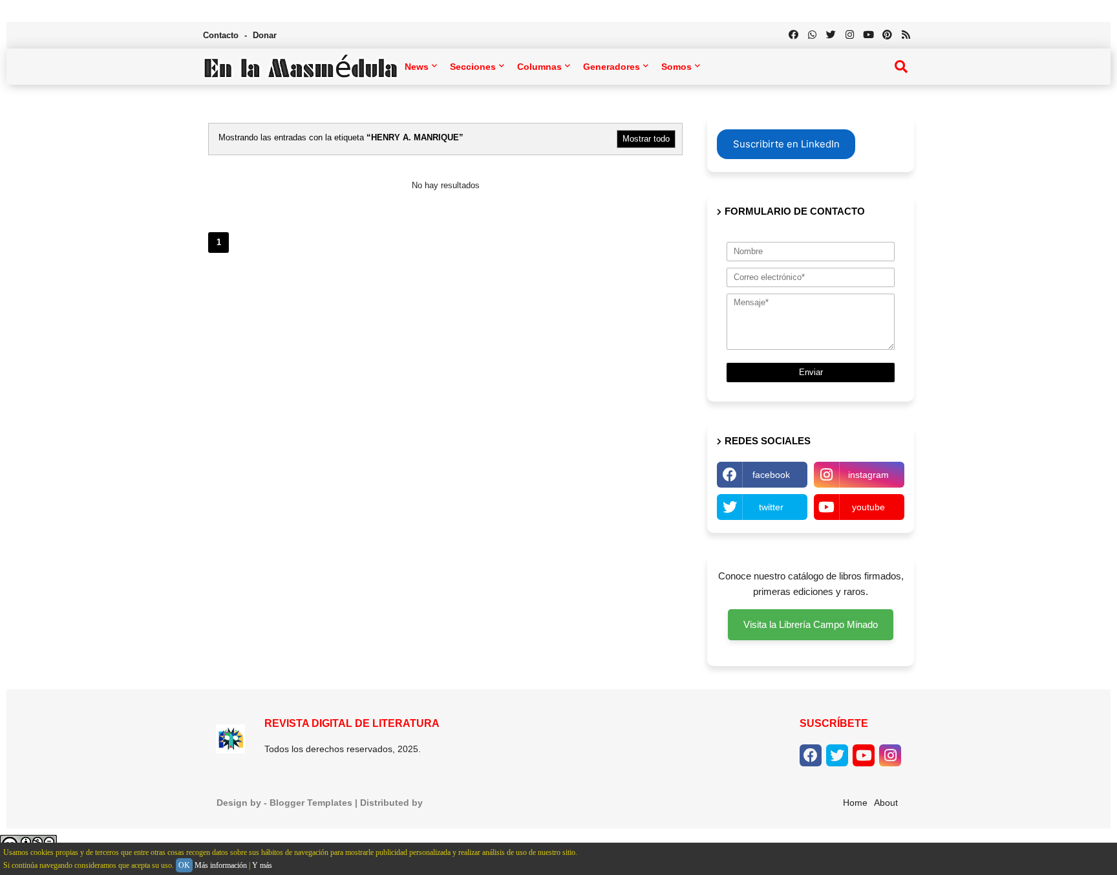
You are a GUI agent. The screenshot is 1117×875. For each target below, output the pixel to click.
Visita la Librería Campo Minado (810, 624)
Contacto (222, 35)
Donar (265, 35)
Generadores (611, 66)
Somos (676, 66)
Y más (262, 865)
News (417, 66)
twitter (771, 507)
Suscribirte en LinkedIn (786, 144)
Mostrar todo (646, 139)
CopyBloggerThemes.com (482, 802)
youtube (868, 507)
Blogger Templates (311, 802)
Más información (221, 865)
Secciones (473, 66)
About (886, 802)
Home (855, 802)
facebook (771, 475)
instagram (868, 475)
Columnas (539, 66)
